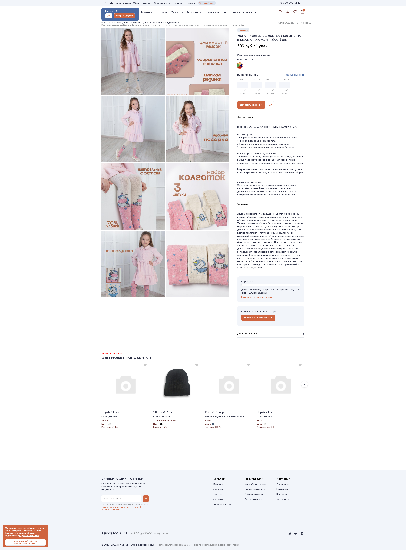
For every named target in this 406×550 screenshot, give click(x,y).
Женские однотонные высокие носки (225, 417)
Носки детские (109, 417)
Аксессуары (193, 12)
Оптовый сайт (207, 3)
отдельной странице (29, 536)
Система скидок (253, 499)
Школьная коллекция (243, 12)
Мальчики (177, 12)
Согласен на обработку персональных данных (25, 542)
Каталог (117, 23)
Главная (106, 23)
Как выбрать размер (256, 484)
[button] (304, 384)
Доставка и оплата (120, 3)
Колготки (150, 23)
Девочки (162, 12)
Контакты (190, 3)
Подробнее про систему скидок (257, 297)
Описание (242, 204)
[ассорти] (240, 65)
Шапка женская (161, 417)
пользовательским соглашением (116, 507)
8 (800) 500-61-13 (290, 3)
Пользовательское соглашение (175, 545)
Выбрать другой (124, 16)
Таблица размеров (294, 75)
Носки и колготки (215, 12)
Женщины (218, 484)
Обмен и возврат (142, 3)
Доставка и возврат (248, 333)
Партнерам (282, 489)
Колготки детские (167, 23)
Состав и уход (245, 117)
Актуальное (175, 3)
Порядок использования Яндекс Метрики (216, 545)
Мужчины (147, 12)
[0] (302, 13)
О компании (160, 3)
